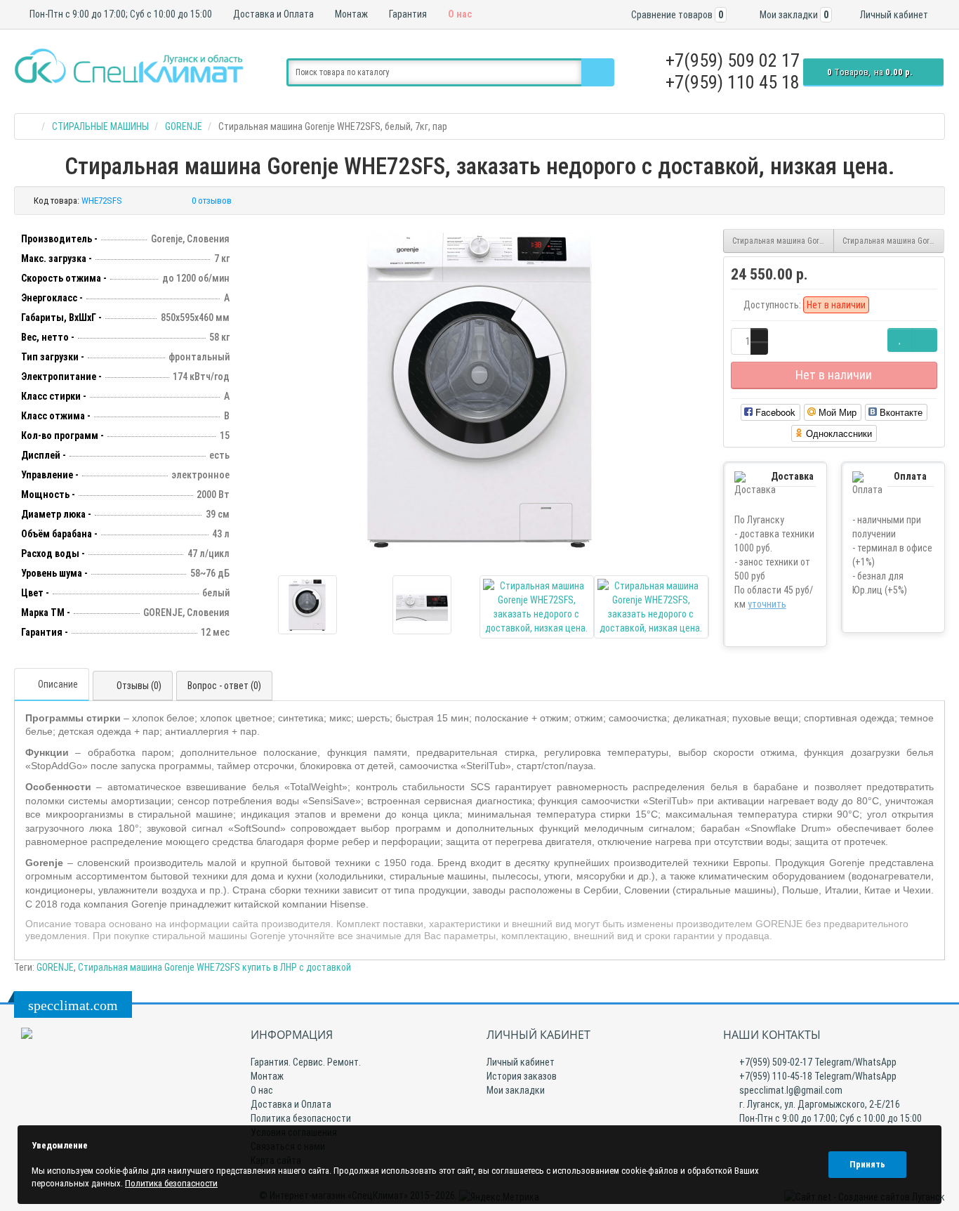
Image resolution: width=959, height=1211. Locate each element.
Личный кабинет (521, 1062)
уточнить (767, 604)
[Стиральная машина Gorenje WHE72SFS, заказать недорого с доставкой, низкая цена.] (479, 390)
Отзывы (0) (139, 685)
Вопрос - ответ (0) (224, 685)
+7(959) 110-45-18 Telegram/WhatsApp (817, 1076)
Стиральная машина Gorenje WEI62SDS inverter (783, 241)
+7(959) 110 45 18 (733, 82)
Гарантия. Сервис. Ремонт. (306, 1062)
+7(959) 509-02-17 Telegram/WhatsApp (817, 1062)
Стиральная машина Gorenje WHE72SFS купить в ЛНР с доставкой (214, 967)
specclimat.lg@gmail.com (789, 1090)
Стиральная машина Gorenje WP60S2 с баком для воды (893, 241)
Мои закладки (516, 1090)
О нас (459, 14)
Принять (867, 1164)
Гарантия (407, 14)
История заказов (522, 1076)
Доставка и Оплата (272, 14)
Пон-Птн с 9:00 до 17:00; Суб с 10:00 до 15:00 (119, 14)
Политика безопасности (301, 1118)
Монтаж (350, 14)
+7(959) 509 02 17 (733, 60)
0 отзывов (212, 200)
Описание (58, 684)
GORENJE (55, 967)
